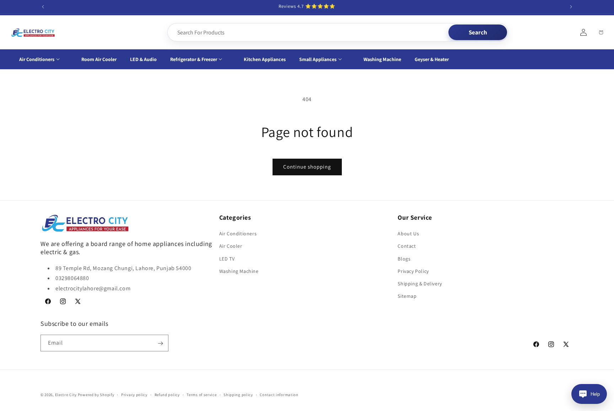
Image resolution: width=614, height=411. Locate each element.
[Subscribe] (160, 343)
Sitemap (407, 296)
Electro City (66, 394)
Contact (407, 246)
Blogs (404, 259)
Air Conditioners (238, 233)
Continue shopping (307, 166)
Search (478, 32)
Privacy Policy (413, 271)
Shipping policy (238, 394)
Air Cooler (230, 246)
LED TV (227, 259)
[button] (43, 59)
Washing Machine (239, 271)
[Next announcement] (571, 6)
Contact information (279, 394)
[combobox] (308, 32)
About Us (408, 233)
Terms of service (201, 394)
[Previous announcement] (43, 6)
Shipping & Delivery (420, 283)
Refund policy (167, 394)
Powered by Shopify (96, 394)
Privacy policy (134, 394)
